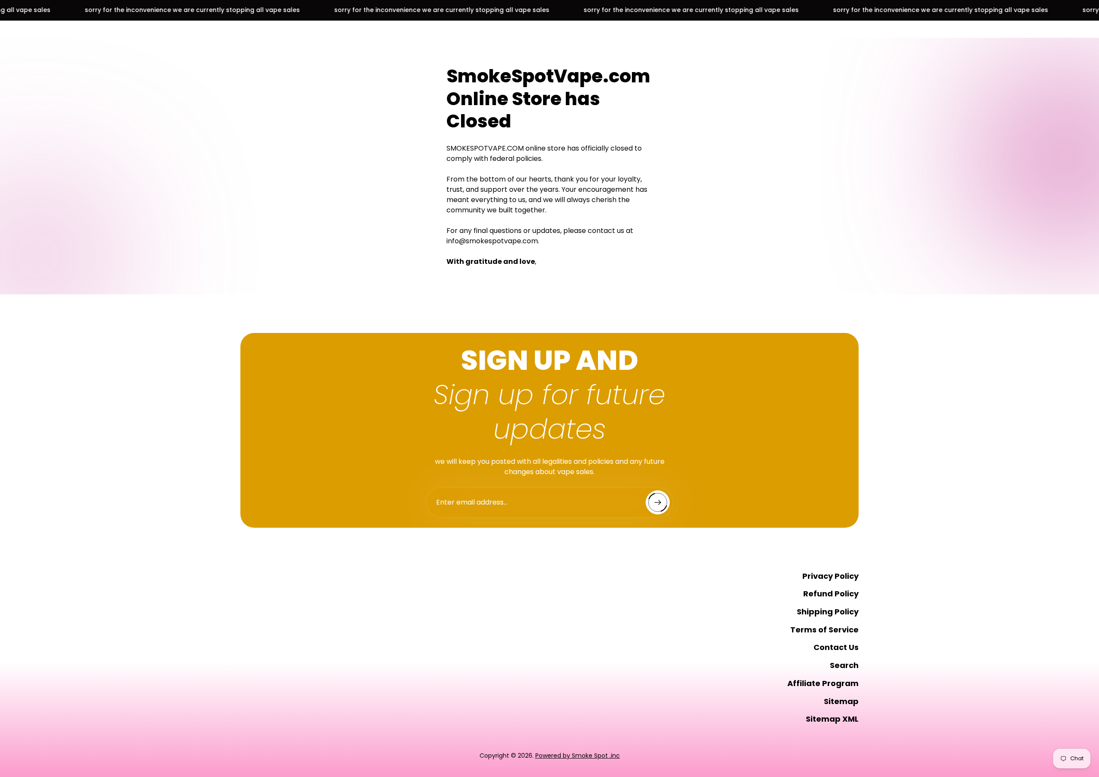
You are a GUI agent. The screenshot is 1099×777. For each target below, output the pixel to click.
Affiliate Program (823, 683)
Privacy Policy (830, 576)
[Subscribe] (658, 502)
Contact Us (836, 647)
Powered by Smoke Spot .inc (577, 755)
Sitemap (841, 701)
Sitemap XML (832, 719)
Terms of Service (824, 629)
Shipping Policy (828, 611)
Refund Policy (831, 593)
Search (844, 665)
